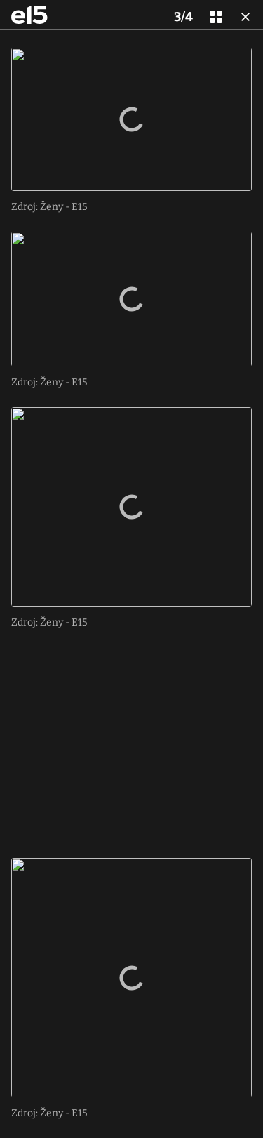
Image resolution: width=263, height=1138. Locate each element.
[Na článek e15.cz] (29, 15)
